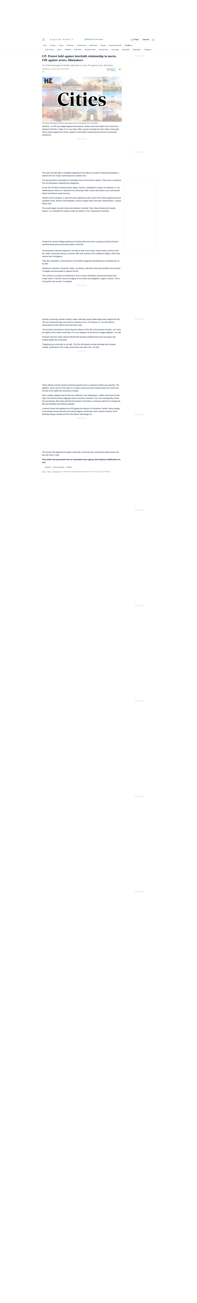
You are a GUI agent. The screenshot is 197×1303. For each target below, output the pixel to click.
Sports (59, 49)
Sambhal (69, 467)
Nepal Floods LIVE (115, 45)
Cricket (61, 45)
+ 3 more (147, 49)
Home (45, 45)
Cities (48, 472)
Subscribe (146, 39)
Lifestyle (103, 45)
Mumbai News (103, 49)
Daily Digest (136, 49)
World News (93, 45)
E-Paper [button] (136, 39)
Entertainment (81, 45)
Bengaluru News (90, 49)
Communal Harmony (58, 467)
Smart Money (49, 49)
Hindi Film (48, 467)
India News (70, 45)
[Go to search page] (47, 39)
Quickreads (125, 49)
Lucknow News (56, 472)
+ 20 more (127, 45)
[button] (43, 39)
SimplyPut (68, 49)
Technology (115, 49)
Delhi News (78, 49)
